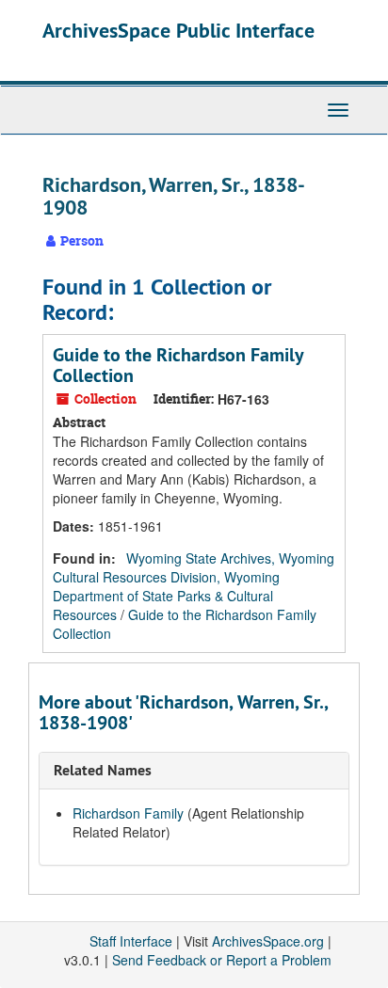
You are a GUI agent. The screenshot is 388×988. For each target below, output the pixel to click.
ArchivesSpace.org (268, 941)
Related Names (103, 770)
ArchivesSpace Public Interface (178, 30)
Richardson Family (128, 813)
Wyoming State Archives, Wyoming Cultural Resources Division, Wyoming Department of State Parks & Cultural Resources (193, 586)
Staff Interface (130, 941)
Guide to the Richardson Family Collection (178, 365)
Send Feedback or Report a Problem (221, 959)
